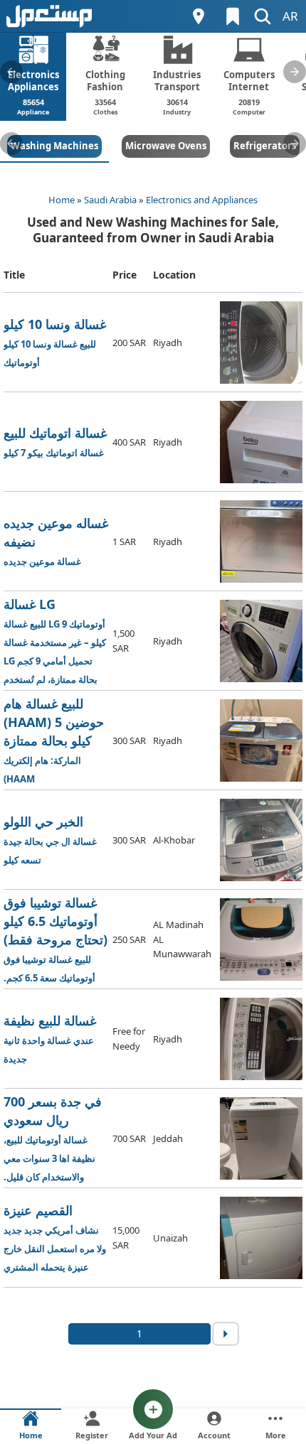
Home (61, 199)
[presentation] (11, 71)
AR (290, 16)
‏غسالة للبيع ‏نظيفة (50, 1038)
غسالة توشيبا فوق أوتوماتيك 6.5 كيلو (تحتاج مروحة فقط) (55, 940)
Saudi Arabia (110, 199)
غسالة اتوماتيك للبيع (55, 441)
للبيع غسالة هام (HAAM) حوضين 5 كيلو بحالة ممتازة (56, 741)
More (275, 1435)
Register (91, 1435)
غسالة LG (55, 641)
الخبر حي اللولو (50, 839)
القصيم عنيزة (55, 1237)
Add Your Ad (153, 1435)
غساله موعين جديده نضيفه (56, 541)
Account (214, 1435)
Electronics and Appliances (202, 199)
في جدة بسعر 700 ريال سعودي (53, 1139)
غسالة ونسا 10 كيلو (55, 342)
